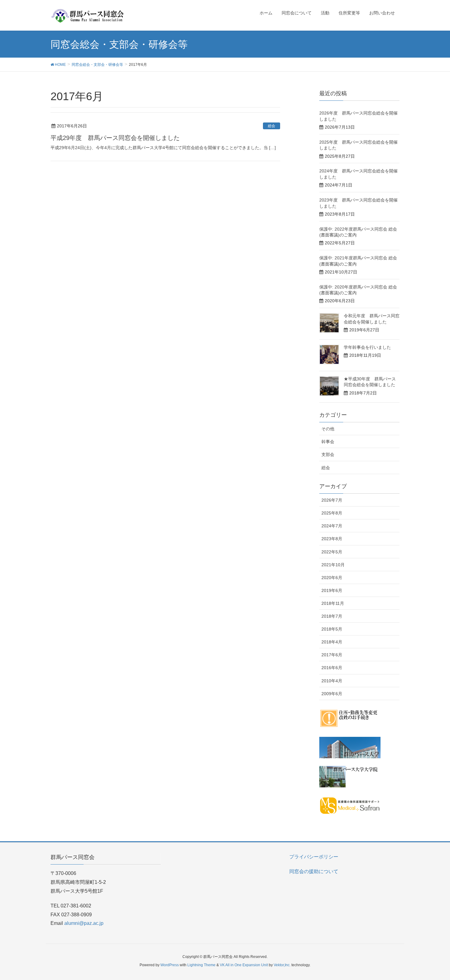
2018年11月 (332, 603)
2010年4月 (331, 680)
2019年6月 (331, 590)
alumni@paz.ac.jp (83, 923)
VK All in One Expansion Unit (244, 965)
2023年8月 (331, 538)
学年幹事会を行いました (367, 347)
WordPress (169, 965)
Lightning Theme (201, 965)
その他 (327, 428)
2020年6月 (331, 577)
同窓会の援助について (313, 871)
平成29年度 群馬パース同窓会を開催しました (121, 137)
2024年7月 (331, 525)
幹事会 (327, 441)
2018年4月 (331, 641)
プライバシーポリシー (313, 856)
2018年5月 (331, 629)
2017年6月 (331, 654)
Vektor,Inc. (282, 965)
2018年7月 (331, 616)
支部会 (327, 454)
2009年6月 (331, 693)
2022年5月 (331, 551)
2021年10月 (333, 564)
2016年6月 (331, 667)
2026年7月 (331, 500)
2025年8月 (331, 513)
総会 (271, 126)
